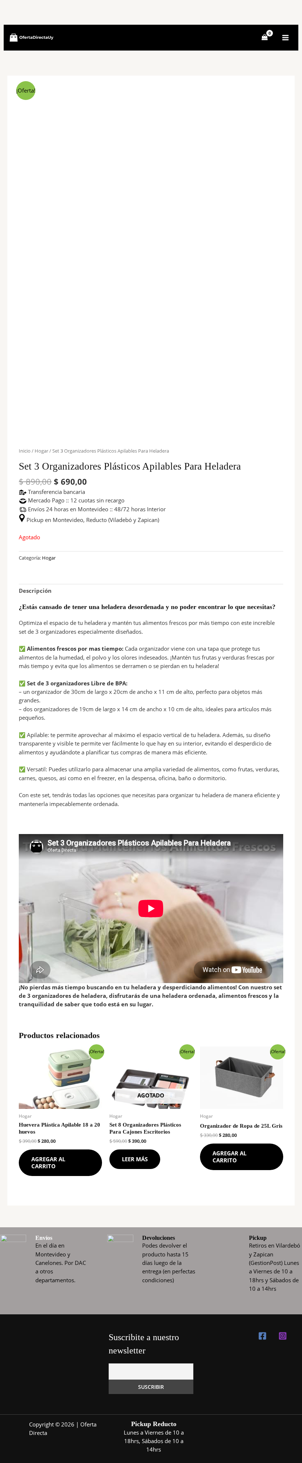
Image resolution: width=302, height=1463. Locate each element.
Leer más (135, 1159)
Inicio (25, 450)
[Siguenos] (262, 1336)
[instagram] (282, 1336)
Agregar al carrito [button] (48, 1162)
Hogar (41, 450)
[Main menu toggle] (285, 37)
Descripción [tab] (35, 590)
